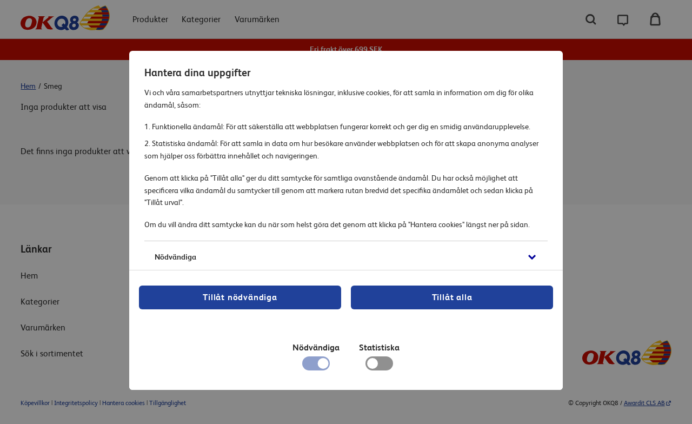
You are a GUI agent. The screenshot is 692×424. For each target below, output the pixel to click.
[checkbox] (379, 366)
